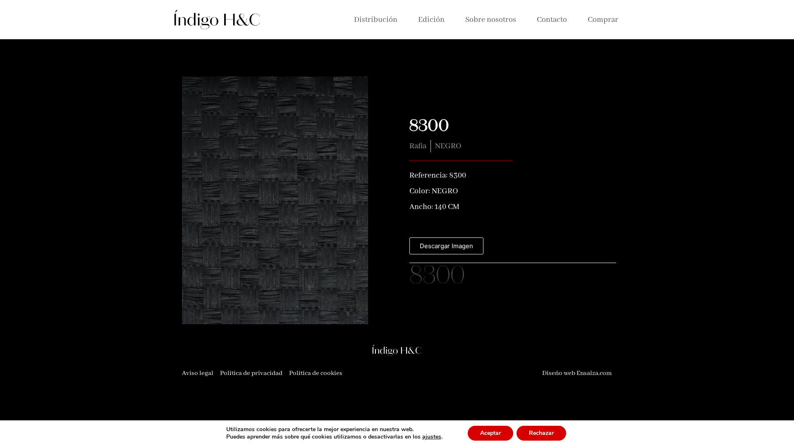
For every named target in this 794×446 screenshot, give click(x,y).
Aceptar (490, 433)
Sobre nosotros (490, 20)
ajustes (431, 437)
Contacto (552, 20)
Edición (431, 20)
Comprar (603, 20)
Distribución (375, 20)
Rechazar (541, 433)
